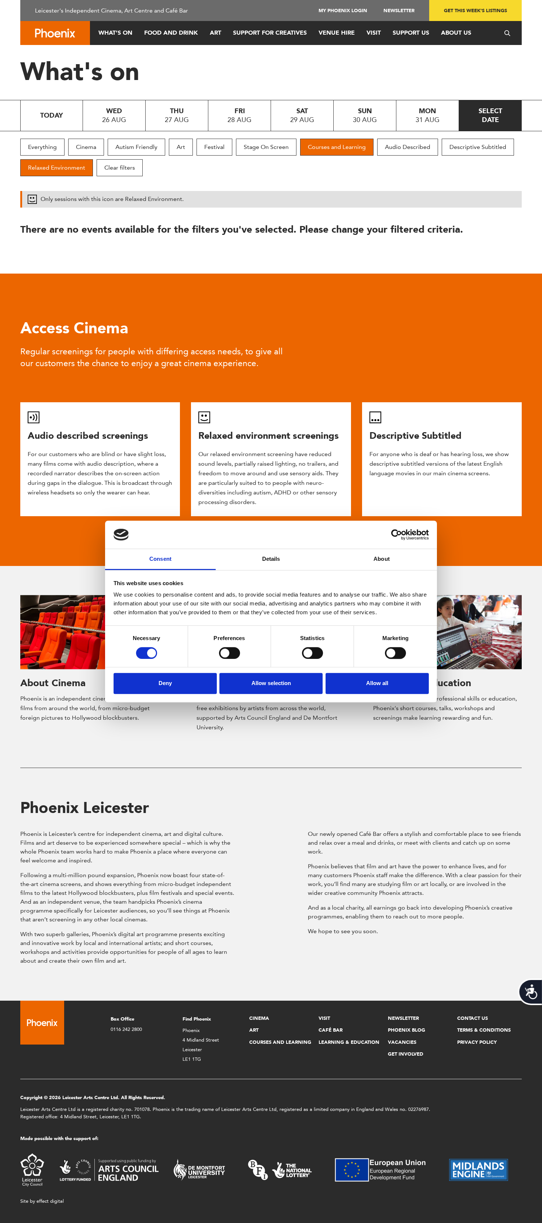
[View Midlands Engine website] (478, 1169)
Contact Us (472, 1018)
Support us (411, 32)
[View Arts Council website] (109, 1169)
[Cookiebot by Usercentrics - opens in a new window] (396, 534)
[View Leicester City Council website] (32, 1169)
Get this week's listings (475, 10)
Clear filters (119, 167)
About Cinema (53, 683)
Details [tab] (271, 559)
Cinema (86, 146)
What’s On (115, 32)
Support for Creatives (270, 32)
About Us (456, 32)
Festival (214, 146)
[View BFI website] (280, 1169)
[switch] (229, 653)
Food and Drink (171, 32)
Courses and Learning (337, 146)
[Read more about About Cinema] (94, 632)
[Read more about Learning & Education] (447, 632)
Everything (42, 146)
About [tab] (382, 559)
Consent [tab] (160, 559)
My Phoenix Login (343, 10)
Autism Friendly (136, 146)
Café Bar (331, 1030)
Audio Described (407, 146)
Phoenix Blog (406, 1030)
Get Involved (405, 1054)
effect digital (50, 1201)
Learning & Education (349, 1042)
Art (215, 32)
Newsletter (398, 10)
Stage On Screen (266, 146)
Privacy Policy (477, 1042)
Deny (165, 683)
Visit (373, 32)
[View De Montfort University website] (199, 1169)
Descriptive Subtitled (477, 146)
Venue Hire (337, 32)
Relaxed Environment (56, 167)
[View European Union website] (384, 1169)
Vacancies (402, 1042)
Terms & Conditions (484, 1030)
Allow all (377, 683)
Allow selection (271, 683)
